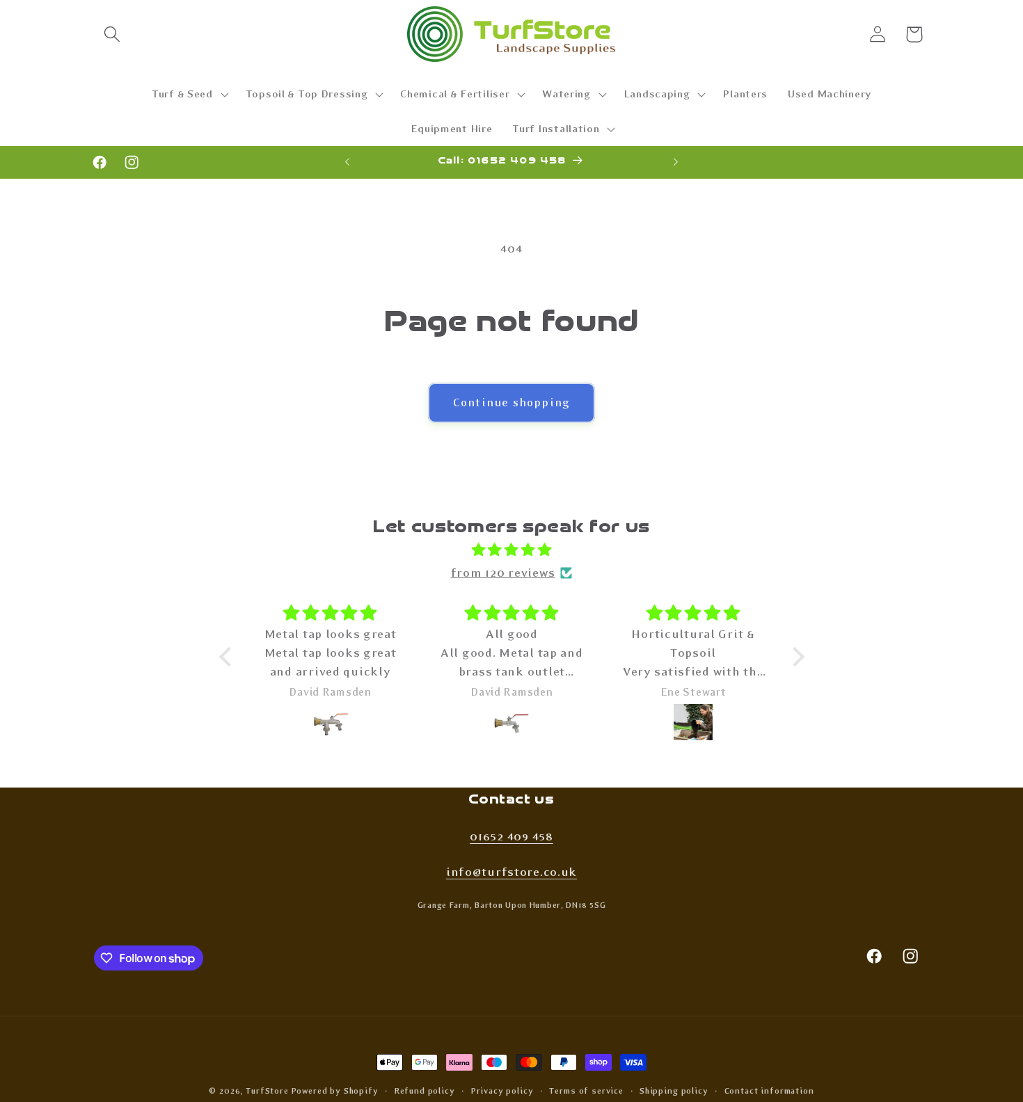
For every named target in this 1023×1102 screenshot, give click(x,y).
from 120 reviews (503, 573)
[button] (112, 34)
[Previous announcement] (347, 162)
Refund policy (425, 1091)
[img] (511, 550)
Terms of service (586, 1091)
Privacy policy (502, 1091)
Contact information (769, 1091)
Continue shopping (511, 402)
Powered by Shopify (335, 1091)
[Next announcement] (675, 162)
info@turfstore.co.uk (511, 872)
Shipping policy (674, 1091)
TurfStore (267, 1091)
